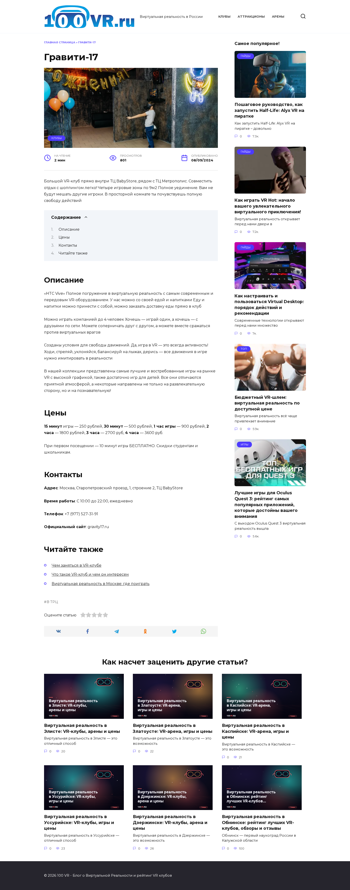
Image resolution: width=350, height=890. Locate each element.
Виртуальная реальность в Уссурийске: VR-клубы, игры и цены (79, 822)
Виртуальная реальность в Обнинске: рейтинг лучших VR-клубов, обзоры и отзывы (258, 822)
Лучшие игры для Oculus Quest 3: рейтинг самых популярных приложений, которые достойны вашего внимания (266, 504)
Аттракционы (251, 16)
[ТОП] (270, 387)
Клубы (224, 16)
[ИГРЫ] (270, 483)
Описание (69, 229)
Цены (64, 237)
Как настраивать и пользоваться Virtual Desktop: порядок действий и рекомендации (269, 304)
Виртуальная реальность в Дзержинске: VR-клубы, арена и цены (170, 822)
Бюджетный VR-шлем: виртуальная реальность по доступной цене (267, 403)
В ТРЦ (52, 602)
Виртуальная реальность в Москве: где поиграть (101, 583)
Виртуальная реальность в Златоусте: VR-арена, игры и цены (172, 728)
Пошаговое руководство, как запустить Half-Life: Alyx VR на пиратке (269, 110)
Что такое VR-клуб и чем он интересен (90, 574)
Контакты (68, 245)
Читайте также (73, 253)
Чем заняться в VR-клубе (76, 565)
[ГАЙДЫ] (270, 95)
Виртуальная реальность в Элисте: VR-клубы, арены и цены (82, 728)
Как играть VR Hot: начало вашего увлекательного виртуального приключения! (268, 206)
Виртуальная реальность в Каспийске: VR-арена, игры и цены (255, 731)
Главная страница (59, 42)
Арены (278, 16)
